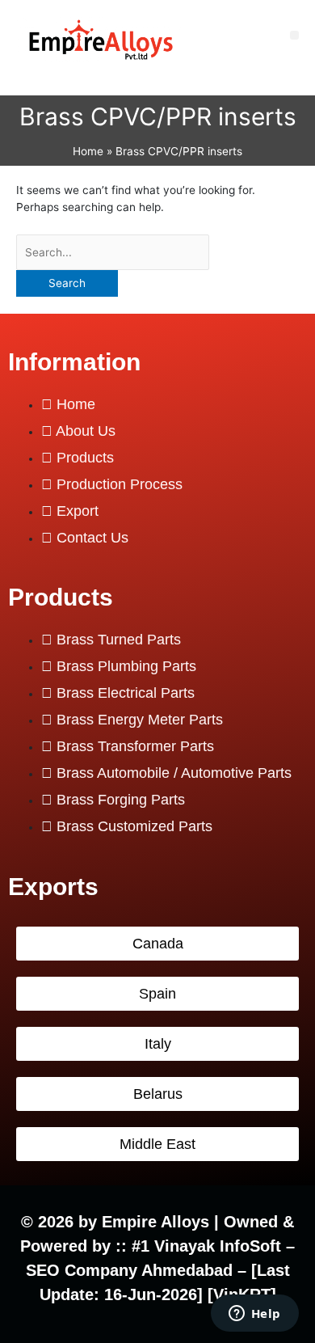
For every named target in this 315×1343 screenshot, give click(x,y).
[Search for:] (112, 252)
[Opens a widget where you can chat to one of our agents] (254, 1314)
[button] (294, 35)
